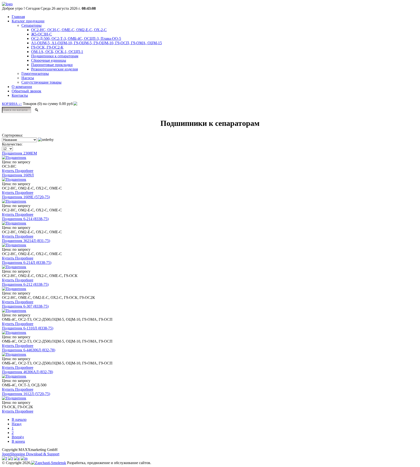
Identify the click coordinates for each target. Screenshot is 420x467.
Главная (18, 17)
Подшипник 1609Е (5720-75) (26, 197)
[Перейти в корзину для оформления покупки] (75, 104)
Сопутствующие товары (41, 82)
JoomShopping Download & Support (30, 454)
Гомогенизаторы (35, 73)
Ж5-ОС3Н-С (41, 34)
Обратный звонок (26, 91)
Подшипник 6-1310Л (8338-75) (27, 328)
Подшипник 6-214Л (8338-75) (26, 262)
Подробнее (24, 171)
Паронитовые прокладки (52, 65)
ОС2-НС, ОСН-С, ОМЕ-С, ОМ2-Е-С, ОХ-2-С (69, 30)
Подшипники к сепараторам (54, 56)
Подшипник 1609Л (18, 175)
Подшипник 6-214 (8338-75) (25, 219)
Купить (8, 171)
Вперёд (18, 437)
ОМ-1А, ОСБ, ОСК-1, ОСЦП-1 (57, 52)
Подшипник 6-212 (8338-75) (25, 284)
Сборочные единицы (48, 60)
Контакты (20, 95)
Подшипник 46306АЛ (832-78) (27, 372)
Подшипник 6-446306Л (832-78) (28, 350)
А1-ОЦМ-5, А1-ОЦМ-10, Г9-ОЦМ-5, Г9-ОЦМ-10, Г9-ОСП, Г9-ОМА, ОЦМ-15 (96, 43)
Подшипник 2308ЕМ (19, 153)
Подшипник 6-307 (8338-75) (25, 306)
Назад (16, 424)
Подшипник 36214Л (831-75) (26, 241)
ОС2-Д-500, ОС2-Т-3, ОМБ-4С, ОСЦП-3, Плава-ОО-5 (76, 38)
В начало (19, 419)
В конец (18, 441)
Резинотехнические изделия (54, 69)
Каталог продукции (28, 21)
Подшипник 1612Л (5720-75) (26, 394)
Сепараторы (31, 25)
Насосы (27, 78)
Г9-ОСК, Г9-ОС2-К (47, 47)
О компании (22, 87)
